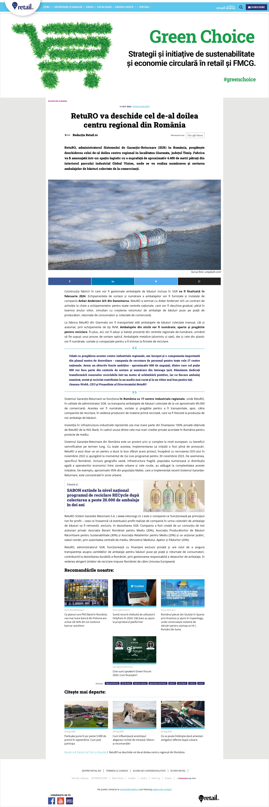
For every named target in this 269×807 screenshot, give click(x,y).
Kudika (132, 778)
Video (90, 7)
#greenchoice (112, 683)
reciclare (182, 683)
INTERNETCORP (99, 778)
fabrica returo (140, 683)
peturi (172, 683)
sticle (201, 683)
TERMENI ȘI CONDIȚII (117, 770)
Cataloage (104, 7)
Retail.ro (69, 752)
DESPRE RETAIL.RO (91, 770)
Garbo (143, 778)
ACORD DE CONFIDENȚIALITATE (149, 770)
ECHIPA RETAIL (178, 770)
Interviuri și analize (69, 7)
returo (192, 683)
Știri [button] (46, 7)
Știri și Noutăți (141, 106)
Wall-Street (118, 778)
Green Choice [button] (124, 7)
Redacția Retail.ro (85, 135)
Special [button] (144, 7)
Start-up (156, 778)
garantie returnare (158, 683)
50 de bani (126, 683)
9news (168, 778)
